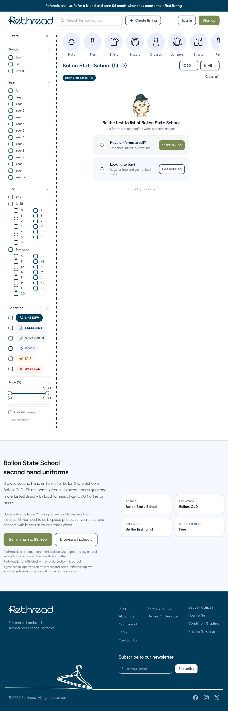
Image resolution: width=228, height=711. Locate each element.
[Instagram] (206, 697)
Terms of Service (163, 616)
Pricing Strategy (202, 631)
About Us (126, 616)
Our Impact (128, 624)
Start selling (172, 145)
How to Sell (197, 615)
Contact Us (128, 640)
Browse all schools (76, 539)
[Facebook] (195, 697)
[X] (217, 697)
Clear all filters (18, 420)
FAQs (123, 632)
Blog (122, 608)
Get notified (172, 169)
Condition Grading (204, 623)
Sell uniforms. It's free (28, 539)
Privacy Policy (160, 608)
